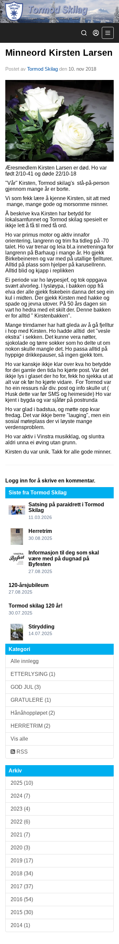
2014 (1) (20, 925)
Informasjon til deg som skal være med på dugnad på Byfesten (63, 558)
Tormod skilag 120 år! (35, 606)
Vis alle (19, 739)
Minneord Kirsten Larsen (59, 53)
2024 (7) (20, 796)
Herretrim (40, 531)
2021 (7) (20, 834)
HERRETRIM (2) (30, 726)
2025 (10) (22, 783)
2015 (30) (22, 912)
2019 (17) (22, 860)
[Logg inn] (96, 33)
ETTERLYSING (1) (33, 674)
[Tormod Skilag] (59, 11)
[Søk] (84, 33)
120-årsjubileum (29, 585)
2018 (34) (22, 873)
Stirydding (41, 626)
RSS (21, 752)
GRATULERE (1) (31, 700)
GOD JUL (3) (26, 687)
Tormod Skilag (42, 69)
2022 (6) (20, 822)
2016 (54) (22, 899)
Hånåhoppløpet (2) (33, 713)
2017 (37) (22, 886)
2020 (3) (20, 847)
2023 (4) (20, 809)
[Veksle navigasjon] (108, 33)
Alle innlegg (25, 661)
